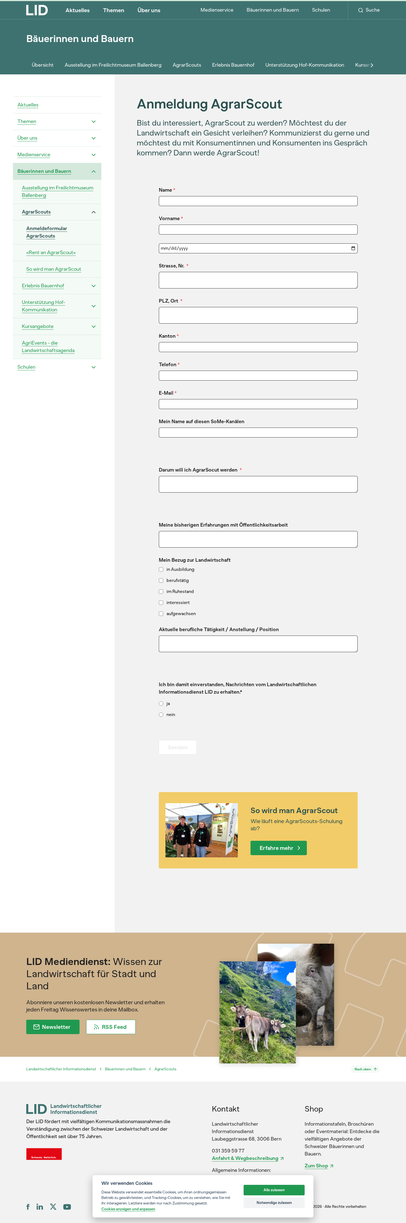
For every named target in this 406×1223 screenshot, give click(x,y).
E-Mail (167, 393)
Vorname (171, 218)
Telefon (169, 364)
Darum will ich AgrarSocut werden (200, 470)
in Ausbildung (180, 569)
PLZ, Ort (170, 301)
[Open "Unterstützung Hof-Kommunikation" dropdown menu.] (93, 306)
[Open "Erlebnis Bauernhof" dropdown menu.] (93, 286)
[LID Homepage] (37, 10)
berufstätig (178, 580)
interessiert (178, 602)
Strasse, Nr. (173, 266)
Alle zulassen (274, 1190)
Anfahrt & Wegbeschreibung (245, 1158)
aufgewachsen (181, 613)
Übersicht (43, 65)
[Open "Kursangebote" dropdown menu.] (93, 326)
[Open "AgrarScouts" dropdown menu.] (93, 212)
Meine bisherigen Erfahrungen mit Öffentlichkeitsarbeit (223, 525)
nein (171, 714)
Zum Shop (316, 1166)
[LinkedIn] (39, 1207)
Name (167, 190)
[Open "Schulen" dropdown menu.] (93, 367)
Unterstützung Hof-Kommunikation (304, 65)
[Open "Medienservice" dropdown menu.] (93, 154)
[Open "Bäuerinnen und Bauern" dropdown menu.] (93, 171)
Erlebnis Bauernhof (233, 65)
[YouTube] (67, 1207)
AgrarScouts (187, 65)
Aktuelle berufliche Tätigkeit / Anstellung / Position (219, 629)
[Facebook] (28, 1207)
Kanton (169, 336)
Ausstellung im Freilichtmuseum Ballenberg (113, 65)
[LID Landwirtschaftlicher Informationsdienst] (64, 1109)
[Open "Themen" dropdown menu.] (93, 121)
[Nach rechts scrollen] (372, 65)
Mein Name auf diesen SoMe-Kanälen (201, 421)
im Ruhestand (180, 591)
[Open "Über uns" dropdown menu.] (93, 138)
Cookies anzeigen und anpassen (128, 1209)
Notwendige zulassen (274, 1203)
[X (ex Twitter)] (53, 1207)
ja (168, 703)
